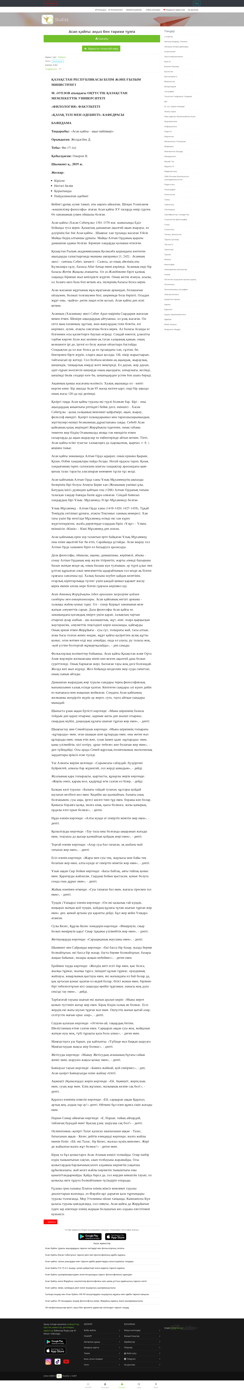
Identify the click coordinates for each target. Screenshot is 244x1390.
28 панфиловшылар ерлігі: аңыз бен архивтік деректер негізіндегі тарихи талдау (87, 1307)
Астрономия (169, 51)
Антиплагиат (116, 9)
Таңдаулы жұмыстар (175, 9)
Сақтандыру (169, 209)
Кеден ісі (168, 131)
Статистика (169, 229)
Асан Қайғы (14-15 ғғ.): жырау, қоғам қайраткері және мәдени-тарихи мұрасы (85, 1268)
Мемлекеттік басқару (173, 151)
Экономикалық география (176, 289)
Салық (167, 199)
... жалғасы (50, 1222)
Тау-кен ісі (168, 244)
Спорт (167, 224)
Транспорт (169, 249)
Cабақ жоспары (153, 9)
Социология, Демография (175, 219)
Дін (165, 101)
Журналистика (170, 121)
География (169, 91)
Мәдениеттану (170, 171)
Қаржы (167, 304)
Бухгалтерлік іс (170, 76)
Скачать (103, 38)
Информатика (170, 126)
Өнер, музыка (170, 324)
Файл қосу (131, 1353)
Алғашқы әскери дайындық (176, 46)
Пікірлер (128, 1347)
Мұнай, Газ (169, 161)
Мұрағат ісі (169, 166)
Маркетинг (169, 136)
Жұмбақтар (129, 1341)
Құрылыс (168, 309)
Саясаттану (169, 204)
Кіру (197, 3)
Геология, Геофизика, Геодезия (178, 96)
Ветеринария (170, 86)
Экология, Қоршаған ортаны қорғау (180, 279)
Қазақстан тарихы (172, 299)
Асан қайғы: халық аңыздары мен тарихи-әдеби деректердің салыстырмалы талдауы (89, 1261)
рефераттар (73, 1324)
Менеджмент (170, 156)
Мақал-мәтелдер (132, 1330)
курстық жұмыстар (53, 1327)
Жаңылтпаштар (131, 1336)
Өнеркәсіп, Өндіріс (172, 329)
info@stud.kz (177, 1328)
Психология (169, 194)
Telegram (131, 1359)
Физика (167, 259)
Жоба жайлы (90, 1330)
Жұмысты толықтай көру (102, 48)
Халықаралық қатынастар (175, 269)
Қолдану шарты (91, 1347)
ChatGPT (88, 1336)
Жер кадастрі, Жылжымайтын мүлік (179, 116)
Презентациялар (134, 9)
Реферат (62, 57)
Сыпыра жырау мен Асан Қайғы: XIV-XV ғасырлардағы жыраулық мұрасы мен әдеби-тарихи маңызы (97, 1294)
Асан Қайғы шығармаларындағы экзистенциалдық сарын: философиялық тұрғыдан (88, 1274)
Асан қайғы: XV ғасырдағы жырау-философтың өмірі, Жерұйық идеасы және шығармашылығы (94, 1300)
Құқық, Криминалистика (175, 314)
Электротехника (171, 294)
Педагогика (169, 184)
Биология (168, 71)
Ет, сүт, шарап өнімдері (174, 106)
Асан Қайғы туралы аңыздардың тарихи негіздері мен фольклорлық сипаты (84, 1248)
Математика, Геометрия (175, 141)
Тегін (86, 1364)
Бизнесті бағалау (171, 66)
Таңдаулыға (51, 69)
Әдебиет (168, 319)
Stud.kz (62, 19)
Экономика (169, 284)
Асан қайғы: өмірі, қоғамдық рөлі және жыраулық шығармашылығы (80, 1287)
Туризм (167, 254)
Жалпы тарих (170, 111)
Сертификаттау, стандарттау (176, 214)
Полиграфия (169, 189)
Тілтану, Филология (172, 234)
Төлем (87, 1353)
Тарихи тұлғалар (171, 239)
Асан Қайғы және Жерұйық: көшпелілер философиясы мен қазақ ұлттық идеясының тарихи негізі (96, 1281)
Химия (167, 274)
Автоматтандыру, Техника (175, 41)
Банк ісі (167, 61)
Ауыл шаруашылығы (173, 56)
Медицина (169, 146)
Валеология (169, 81)
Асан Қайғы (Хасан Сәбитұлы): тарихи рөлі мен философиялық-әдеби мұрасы (85, 1254)
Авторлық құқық (92, 1341)
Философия (169, 264)
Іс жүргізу (168, 36)
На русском (193, 9)
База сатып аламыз (93, 1359)
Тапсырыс (50, 3)
